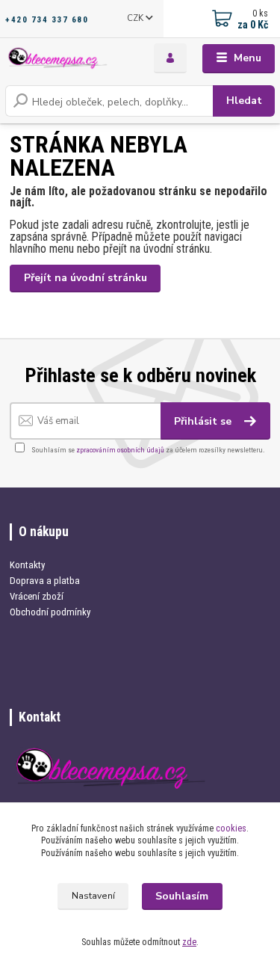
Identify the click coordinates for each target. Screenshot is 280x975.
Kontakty (27, 564)
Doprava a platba (45, 580)
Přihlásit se (204, 421)
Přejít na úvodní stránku (85, 278)
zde (189, 942)
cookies (231, 828)
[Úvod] (58, 59)
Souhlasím (181, 896)
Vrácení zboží (36, 596)
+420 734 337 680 (46, 19)
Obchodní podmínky (50, 612)
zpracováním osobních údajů (120, 450)
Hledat (244, 100)
